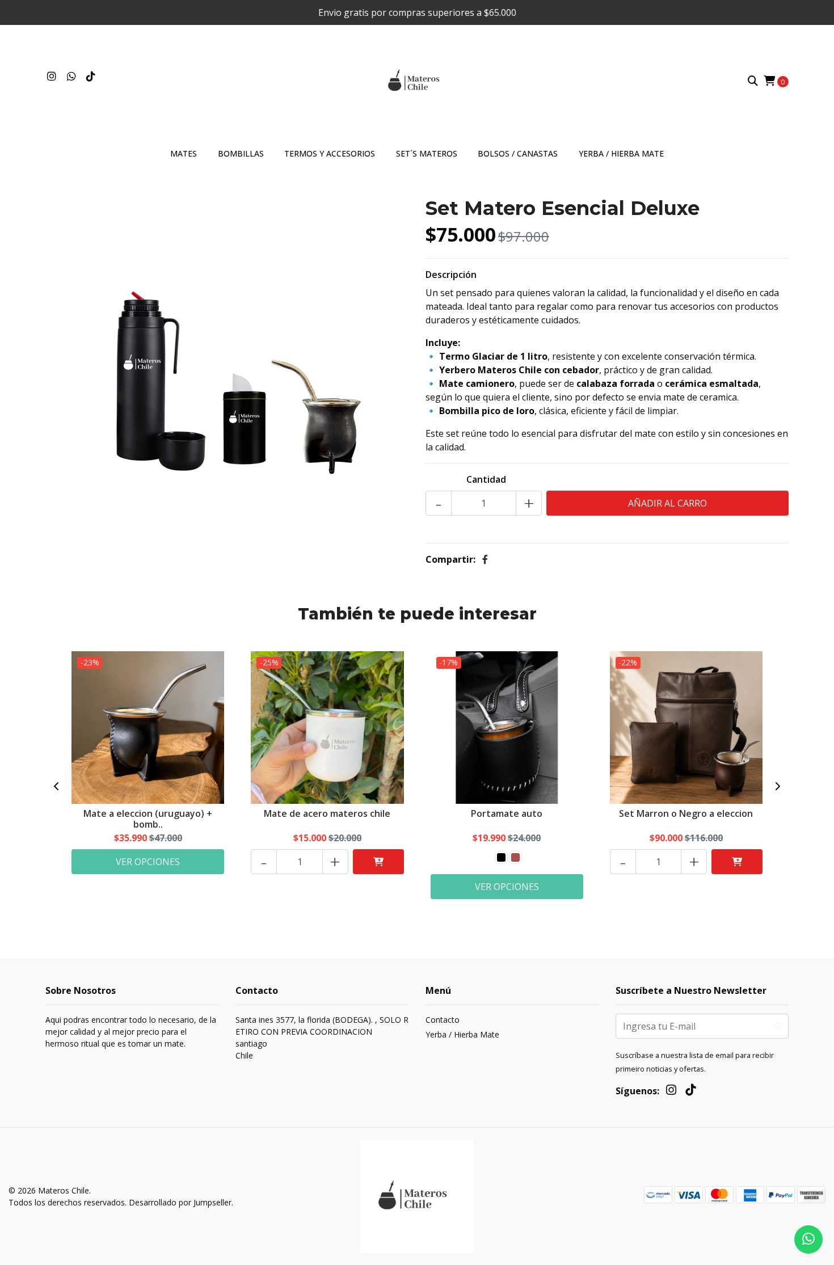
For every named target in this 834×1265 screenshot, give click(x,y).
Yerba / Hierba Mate (621, 153)
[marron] (515, 857)
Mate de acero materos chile (327, 813)
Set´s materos (426, 153)
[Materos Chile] (417, 80)
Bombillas (241, 153)
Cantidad (486, 479)
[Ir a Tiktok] (91, 76)
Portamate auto (506, 813)
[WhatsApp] (71, 76)
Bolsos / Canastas (518, 153)
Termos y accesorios (329, 153)
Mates (183, 153)
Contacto (443, 1019)
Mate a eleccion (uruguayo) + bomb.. (147, 818)
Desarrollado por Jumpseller (180, 1202)
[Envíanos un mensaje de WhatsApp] (808, 1239)
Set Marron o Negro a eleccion (686, 813)
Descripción (451, 274)
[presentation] (56, 786)
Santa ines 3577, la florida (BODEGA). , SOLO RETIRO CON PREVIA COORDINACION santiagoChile (321, 1037)
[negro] (501, 857)
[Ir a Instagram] (51, 76)
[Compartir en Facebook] (485, 559)
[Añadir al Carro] (378, 861)
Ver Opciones (148, 861)
